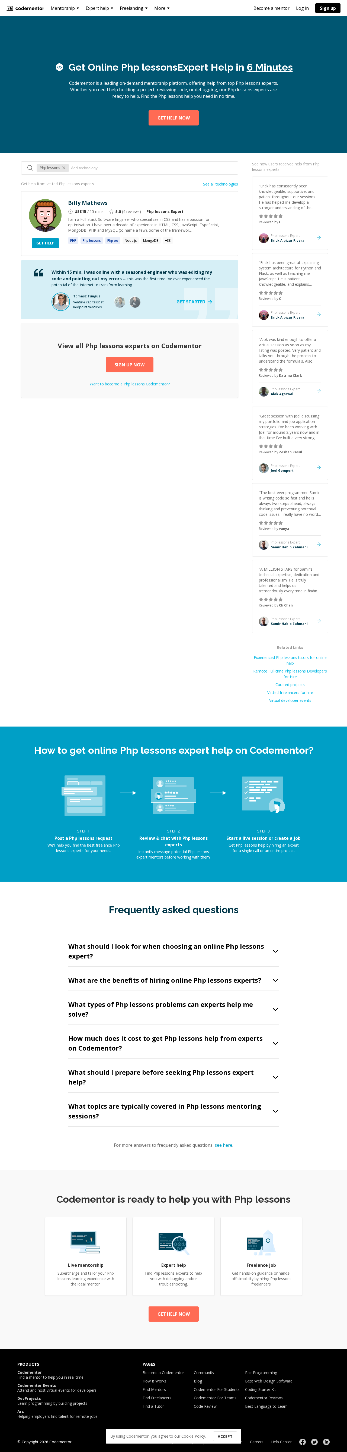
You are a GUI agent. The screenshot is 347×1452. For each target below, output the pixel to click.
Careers (257, 1441)
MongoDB (151, 240)
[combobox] (151, 168)
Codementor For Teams (215, 1397)
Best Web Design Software (269, 1381)
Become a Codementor (163, 1372)
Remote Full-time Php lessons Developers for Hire (290, 673)
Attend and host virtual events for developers (57, 1388)
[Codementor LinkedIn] (326, 1442)
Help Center (281, 1441)
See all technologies (220, 184)
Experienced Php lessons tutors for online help (290, 660)
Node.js (131, 240)
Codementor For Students (217, 1389)
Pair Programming (261, 1372)
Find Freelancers (157, 1397)
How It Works (154, 1381)
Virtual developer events (290, 700)
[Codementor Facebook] (302, 1442)
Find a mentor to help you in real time (50, 1375)
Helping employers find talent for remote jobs (57, 1414)
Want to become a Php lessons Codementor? (130, 383)
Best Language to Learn (266, 1406)
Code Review (205, 1406)
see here (223, 1145)
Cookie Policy (193, 1436)
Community (204, 1372)
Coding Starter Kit (260, 1389)
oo (112, 240)
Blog (198, 1381)
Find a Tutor (153, 1406)
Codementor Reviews (264, 1397)
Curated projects (290, 684)
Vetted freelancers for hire (290, 692)
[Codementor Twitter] (314, 1442)
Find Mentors (154, 1389)
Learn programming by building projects (52, 1401)
